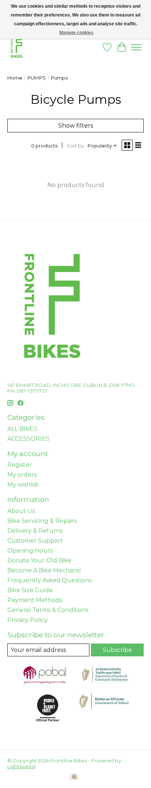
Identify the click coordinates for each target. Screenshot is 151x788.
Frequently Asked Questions (49, 580)
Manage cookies (76, 32)
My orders (22, 474)
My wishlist (22, 484)
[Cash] (74, 777)
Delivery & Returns (35, 530)
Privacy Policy (27, 619)
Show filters (75, 125)
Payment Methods (34, 600)
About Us (21, 510)
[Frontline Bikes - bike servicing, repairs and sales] (16, 47)
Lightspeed (21, 766)
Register (19, 464)
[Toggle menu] (136, 47)
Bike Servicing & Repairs (42, 520)
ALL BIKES (22, 428)
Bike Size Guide (30, 590)
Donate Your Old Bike (39, 560)
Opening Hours (30, 550)
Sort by (75, 146)
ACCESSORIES (28, 438)
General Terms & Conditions (47, 609)
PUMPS (36, 78)
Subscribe (117, 649)
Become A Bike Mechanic (44, 570)
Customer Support (35, 540)
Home (14, 78)
